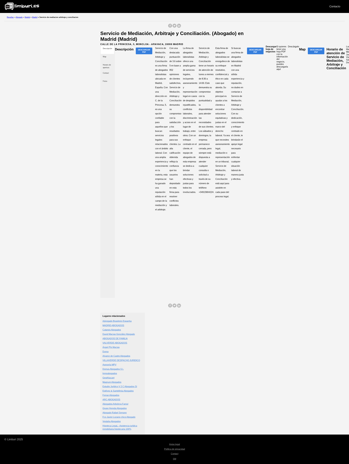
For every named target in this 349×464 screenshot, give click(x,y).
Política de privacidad (174, 449)
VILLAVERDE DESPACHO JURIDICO (121, 360)
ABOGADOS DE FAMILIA (115, 338)
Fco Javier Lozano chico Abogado (119, 417)
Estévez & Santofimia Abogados (118, 391)
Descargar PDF (144, 51)
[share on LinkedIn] (179, 27)
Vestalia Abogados (112, 421)
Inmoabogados (110, 373)
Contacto (334, 6)
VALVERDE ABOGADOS (115, 343)
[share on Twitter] (174, 27)
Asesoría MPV (109, 365)
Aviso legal (174, 444)
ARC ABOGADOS (111, 399)
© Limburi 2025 (13, 439)
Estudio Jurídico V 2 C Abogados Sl (120, 386)
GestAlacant (108, 378)
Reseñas (10, 17)
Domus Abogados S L (113, 369)
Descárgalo (293, 46)
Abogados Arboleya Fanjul (115, 404)
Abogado (19, 17)
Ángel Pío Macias (111, 347)
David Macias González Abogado (119, 334)
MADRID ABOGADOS (113, 325)
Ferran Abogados (111, 395)
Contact (174, 454)
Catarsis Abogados (112, 330)
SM (174, 459)
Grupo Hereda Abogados (115, 408)
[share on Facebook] (170, 27)
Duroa (106, 351)
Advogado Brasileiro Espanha (117, 321)
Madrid (27, 17)
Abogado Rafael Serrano (115, 413)
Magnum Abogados (112, 382)
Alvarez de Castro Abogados (116, 356)
